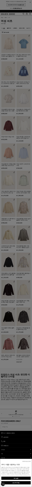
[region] (16, 473)
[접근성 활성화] (3, 484)
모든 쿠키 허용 (15, 482)
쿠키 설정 (16, 478)
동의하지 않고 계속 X (26, 461)
